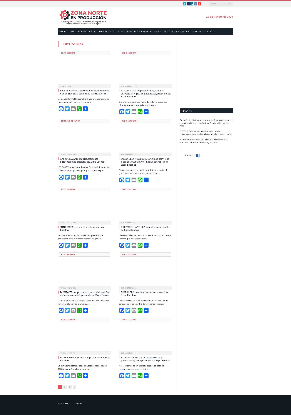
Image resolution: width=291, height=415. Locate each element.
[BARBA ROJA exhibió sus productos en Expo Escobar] (84, 339)
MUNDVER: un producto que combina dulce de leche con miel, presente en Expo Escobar (85, 294)
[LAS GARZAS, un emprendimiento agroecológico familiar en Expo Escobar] (84, 141)
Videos (197, 31)
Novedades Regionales (177, 31)
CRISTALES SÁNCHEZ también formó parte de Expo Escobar (145, 228)
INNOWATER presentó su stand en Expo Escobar (82, 228)
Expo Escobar (68, 53)
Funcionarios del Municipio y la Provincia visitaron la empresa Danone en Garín (203, 141)
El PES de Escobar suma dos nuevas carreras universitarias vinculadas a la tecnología (200, 133)
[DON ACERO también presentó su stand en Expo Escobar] (145, 274)
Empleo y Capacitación (82, 31)
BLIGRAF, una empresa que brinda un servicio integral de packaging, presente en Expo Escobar (146, 93)
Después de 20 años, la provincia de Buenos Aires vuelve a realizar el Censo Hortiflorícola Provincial (206, 121)
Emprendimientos (108, 31)
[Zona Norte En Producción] (84, 17)
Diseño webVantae (70, 403)
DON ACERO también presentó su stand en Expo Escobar (145, 294)
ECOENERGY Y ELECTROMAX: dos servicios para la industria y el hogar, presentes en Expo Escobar (145, 161)
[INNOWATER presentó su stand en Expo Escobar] (84, 209)
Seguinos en (190, 155)
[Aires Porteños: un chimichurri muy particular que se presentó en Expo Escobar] (145, 339)
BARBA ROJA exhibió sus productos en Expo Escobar (85, 359)
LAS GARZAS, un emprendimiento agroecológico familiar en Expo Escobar (82, 160)
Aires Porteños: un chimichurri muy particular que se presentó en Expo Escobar (146, 359)
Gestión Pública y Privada (136, 31)
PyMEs (157, 31)
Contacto (209, 31)
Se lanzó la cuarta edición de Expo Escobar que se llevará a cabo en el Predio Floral (84, 92)
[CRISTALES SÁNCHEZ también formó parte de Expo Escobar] (145, 209)
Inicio (62, 31)
